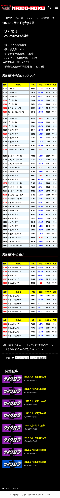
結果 (8, 357)
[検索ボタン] (49, 7)
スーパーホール (22, 357)
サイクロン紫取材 (38, 357)
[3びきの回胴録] (23, 7)
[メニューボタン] (56, 7)
